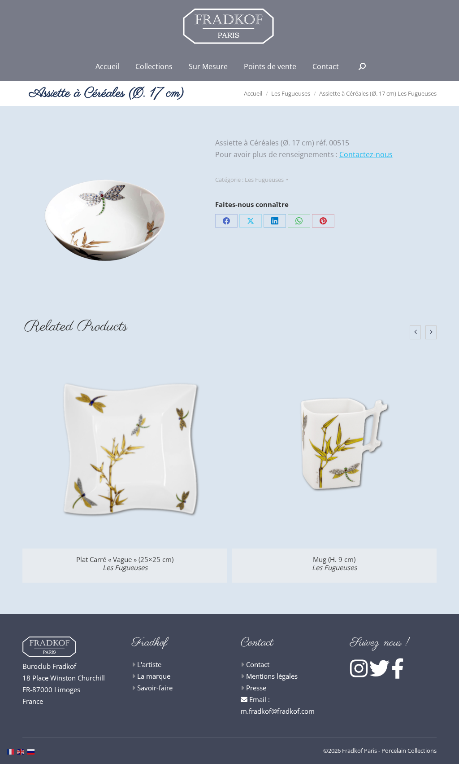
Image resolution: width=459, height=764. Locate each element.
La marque (153, 676)
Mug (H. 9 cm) (334, 563)
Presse (256, 687)
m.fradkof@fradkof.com (278, 711)
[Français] (12, 751)
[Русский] (32, 751)
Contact (257, 664)
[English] (22, 751)
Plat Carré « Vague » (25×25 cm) (124, 563)
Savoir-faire (155, 687)
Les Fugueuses (264, 180)
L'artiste (149, 664)
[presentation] (415, 332)
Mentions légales (272, 676)
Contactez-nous (366, 154)
